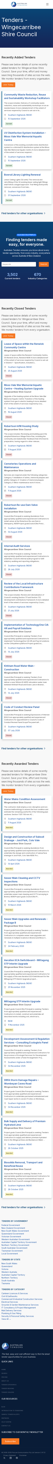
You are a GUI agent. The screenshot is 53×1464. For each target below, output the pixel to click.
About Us (5, 1381)
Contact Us (5, 1425)
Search (43, 264)
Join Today (8, 85)
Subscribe (10, 1441)
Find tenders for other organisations (22, 213)
